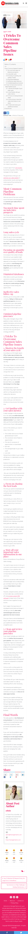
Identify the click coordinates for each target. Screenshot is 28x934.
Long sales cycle (12, 74)
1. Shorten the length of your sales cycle (15, 89)
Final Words (8, 108)
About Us (12, 900)
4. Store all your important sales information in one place (15, 101)
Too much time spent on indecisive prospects (14, 71)
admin (8, 810)
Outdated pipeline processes (15, 83)
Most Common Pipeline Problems (14, 68)
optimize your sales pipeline (11, 178)
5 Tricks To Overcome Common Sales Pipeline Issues (13, 85)
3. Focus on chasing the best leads (15, 96)
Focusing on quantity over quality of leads (14, 76)
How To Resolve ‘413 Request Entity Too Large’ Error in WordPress (13, 879)
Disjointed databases (13, 79)
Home (5, 900)
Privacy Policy (14, 903)
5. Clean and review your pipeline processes (14, 105)
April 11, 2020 (7, 31)
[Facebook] (5, 113)
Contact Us (20, 900)
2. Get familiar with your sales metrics (14, 93)
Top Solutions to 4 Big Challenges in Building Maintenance (16, 886)
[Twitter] (7, 113)
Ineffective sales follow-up (14, 81)
